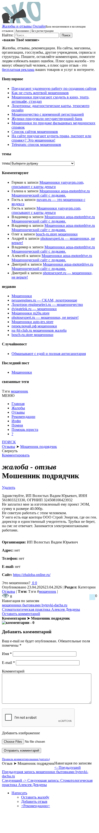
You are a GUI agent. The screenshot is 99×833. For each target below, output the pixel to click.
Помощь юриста (25, 430)
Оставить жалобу (35, 797)
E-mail (8, 663)
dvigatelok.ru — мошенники (34, 309)
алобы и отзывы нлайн (24, 26)
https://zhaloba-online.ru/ (31, 575)
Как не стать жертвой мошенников (40, 93)
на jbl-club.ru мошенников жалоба (39, 330)
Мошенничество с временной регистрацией (48, 114)
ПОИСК (9, 442)
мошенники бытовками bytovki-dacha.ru (34, 605)
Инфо (16, 421)
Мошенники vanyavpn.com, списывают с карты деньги (48, 184)
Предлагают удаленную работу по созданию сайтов (54, 88)
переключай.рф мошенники (34, 326)
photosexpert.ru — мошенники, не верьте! (45, 317)
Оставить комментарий (21, 614)
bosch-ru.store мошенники (57, 234)
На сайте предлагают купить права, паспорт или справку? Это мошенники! (51, 138)
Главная (18, 404)
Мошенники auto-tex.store (32, 322)
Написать (19, 793)
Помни (17, 425)
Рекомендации (23, 417)
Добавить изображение (21, 733)
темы (6, 163)
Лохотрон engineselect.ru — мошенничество (47, 304)
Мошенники (22, 296)
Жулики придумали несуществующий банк (47, 119)
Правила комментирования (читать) (26, 759)
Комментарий (13, 671)
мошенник (19, 391)
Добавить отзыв (34, 801)
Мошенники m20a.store (31, 313)
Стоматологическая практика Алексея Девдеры (41, 609)
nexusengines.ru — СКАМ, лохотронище (44, 300)
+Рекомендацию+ (35, 806)
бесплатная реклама (18, 70)
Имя (7, 654)
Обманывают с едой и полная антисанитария (49, 354)
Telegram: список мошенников (36, 145)
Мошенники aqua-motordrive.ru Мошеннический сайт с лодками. (51, 193)
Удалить (8, 487)
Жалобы (18, 408)
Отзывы (18, 412)
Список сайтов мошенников (35, 132)
